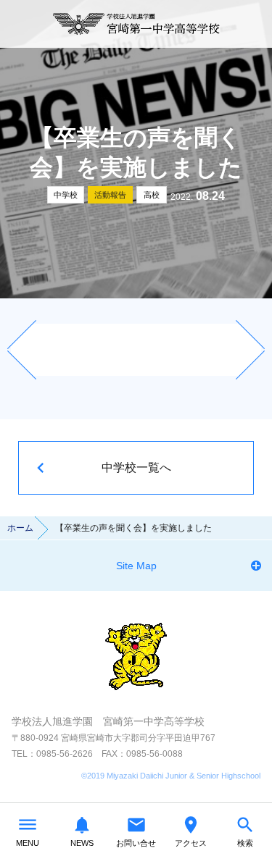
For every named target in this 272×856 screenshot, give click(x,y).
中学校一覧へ (136, 467)
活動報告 (110, 194)
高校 (152, 194)
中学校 (66, 194)
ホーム (20, 528)
